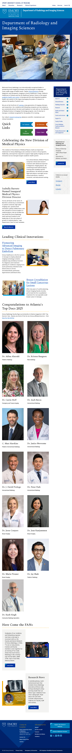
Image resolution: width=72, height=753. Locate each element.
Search (66, 5)
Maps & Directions (24, 739)
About (4, 5)
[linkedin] (56, 736)
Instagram (59, 181)
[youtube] (61, 736)
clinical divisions (33, 91)
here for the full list (8, 318)
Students (37, 736)
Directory (60, 5)
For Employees (26, 132)
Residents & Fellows (40, 734)
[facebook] (51, 736)
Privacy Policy (19, 750)
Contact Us (22, 737)
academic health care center (10, 97)
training (21, 105)
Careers (21, 741)
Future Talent (40, 132)
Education (11, 5)
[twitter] (54, 736)
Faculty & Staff (38, 729)
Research (19, 5)
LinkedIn (58, 189)
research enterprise (15, 117)
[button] (31, 182)
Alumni (36, 727)
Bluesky (58, 185)
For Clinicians (40, 124)
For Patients (25, 124)
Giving (53, 5)
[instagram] (59, 736)
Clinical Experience (30, 5)
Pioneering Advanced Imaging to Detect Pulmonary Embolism (13, 247)
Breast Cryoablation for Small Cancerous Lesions (37, 282)
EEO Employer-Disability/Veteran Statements (51, 750)
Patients (37, 732)
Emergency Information (31, 750)
